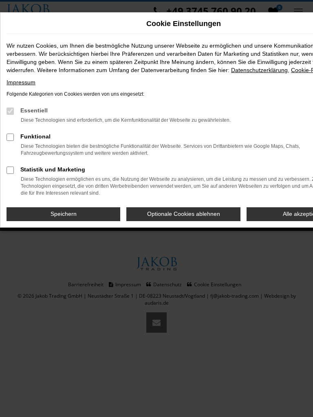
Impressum (21, 82)
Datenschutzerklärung (259, 70)
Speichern (64, 214)
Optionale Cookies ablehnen (183, 214)
